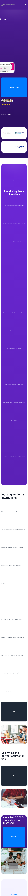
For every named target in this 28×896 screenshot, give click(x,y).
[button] (26, 5)
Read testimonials (6, 114)
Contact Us (14, 711)
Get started (14, 836)
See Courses (14, 775)
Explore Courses (14, 87)
